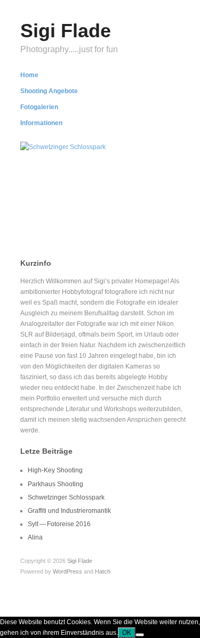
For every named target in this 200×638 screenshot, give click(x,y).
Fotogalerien (39, 107)
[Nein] (139, 634)
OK (126, 632)
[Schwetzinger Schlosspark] (63, 146)
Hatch (102, 571)
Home (29, 75)
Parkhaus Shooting (55, 484)
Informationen (41, 123)
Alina (35, 537)
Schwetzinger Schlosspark (90, 211)
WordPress (67, 571)
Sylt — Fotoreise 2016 (59, 524)
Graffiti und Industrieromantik (69, 510)
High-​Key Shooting (55, 470)
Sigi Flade (65, 31)
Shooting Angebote (49, 91)
